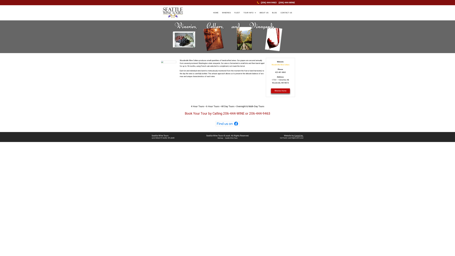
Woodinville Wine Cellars (280, 65)
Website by (293, 136)
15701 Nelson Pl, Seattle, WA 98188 (163, 138)
